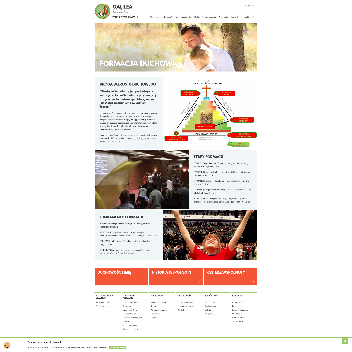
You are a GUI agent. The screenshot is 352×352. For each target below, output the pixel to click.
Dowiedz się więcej (117, 347)
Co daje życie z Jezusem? (161, 16)
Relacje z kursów (238, 318)
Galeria (208, 310)
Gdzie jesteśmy (211, 306)
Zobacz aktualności (185, 302)
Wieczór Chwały (129, 314)
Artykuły (181, 310)
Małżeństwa (155, 314)
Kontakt (245, 16)
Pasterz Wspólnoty (225, 272)
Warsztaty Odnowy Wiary (133, 318)
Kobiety (154, 306)
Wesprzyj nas (210, 314)
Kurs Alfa (127, 321)
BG (253, 6)
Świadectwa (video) (104, 306)
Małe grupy (127, 306)
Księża (153, 318)
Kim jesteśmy (210, 302)
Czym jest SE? (238, 302)
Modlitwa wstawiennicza (132, 325)
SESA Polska (237, 321)
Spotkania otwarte (183, 16)
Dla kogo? (198, 16)
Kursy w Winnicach (240, 310)
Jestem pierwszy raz (131, 302)
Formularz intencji (130, 329)
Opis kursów (237, 314)
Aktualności (210, 16)
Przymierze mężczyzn (159, 310)
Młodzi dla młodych (158, 302)
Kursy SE (235, 16)
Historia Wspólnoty (172, 272)
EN (249, 6)
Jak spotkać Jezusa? (103, 302)
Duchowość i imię (114, 272)
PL (246, 6)
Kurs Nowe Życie (130, 310)
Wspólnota (223, 16)
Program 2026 (237, 306)
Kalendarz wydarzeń (186, 306)
